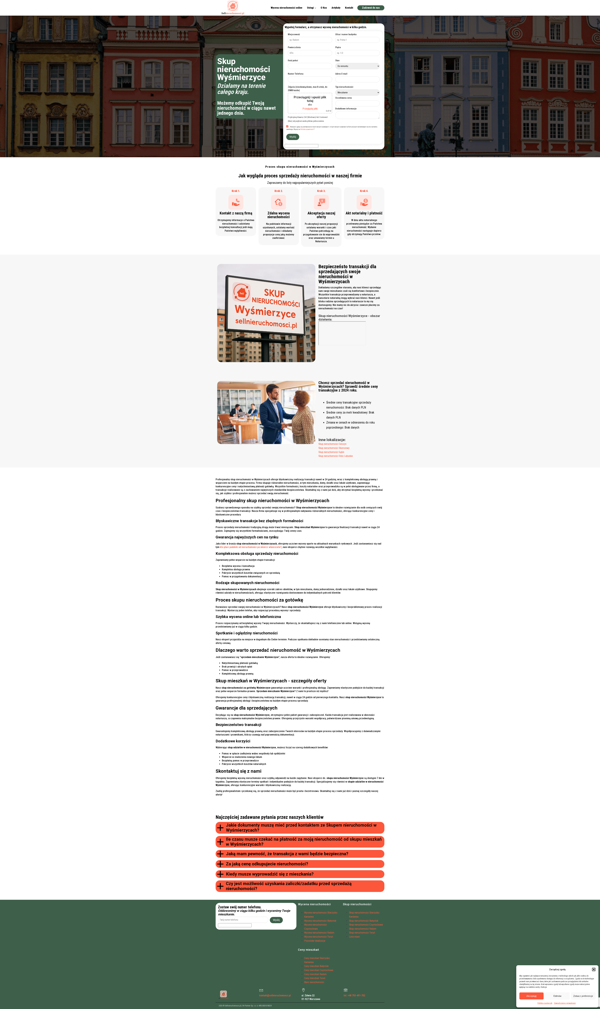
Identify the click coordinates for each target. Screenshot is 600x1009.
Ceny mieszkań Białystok (316, 966)
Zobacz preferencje (583, 996)
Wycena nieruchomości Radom (319, 932)
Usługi (310, 7)
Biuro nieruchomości (314, 982)
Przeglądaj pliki (310, 108)
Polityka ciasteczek (545, 1003)
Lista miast (354, 936)
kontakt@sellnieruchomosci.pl (275, 995)
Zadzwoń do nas (371, 7)
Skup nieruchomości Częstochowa (366, 924)
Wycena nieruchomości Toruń (318, 936)
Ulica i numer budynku (346, 34)
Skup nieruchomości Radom (362, 928)
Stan (337, 60)
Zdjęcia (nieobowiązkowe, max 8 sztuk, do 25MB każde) (307, 89)
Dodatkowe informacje (346, 108)
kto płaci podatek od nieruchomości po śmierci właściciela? (251, 547)
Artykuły (336, 7)
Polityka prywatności (307, 129)
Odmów (557, 996)
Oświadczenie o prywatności (565, 1003)
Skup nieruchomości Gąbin (331, 452)
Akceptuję (531, 996)
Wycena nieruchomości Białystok (320, 920)
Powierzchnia (294, 47)
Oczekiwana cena (343, 98)
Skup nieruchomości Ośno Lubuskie (335, 455)
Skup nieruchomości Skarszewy (334, 448)
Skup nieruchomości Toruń (362, 932)
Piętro (338, 47)
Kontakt (349, 7)
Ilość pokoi (293, 60)
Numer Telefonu (295, 74)
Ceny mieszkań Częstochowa (318, 970)
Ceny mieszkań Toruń (314, 978)
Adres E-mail (341, 74)
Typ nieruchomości (344, 87)
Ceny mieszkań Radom (315, 974)
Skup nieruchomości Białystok (363, 920)
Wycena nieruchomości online (286, 7)
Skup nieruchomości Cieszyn (332, 443)
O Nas (324, 7)
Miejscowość (294, 34)
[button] (593, 969)
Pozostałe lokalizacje (314, 940)
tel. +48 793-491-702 (354, 995)
